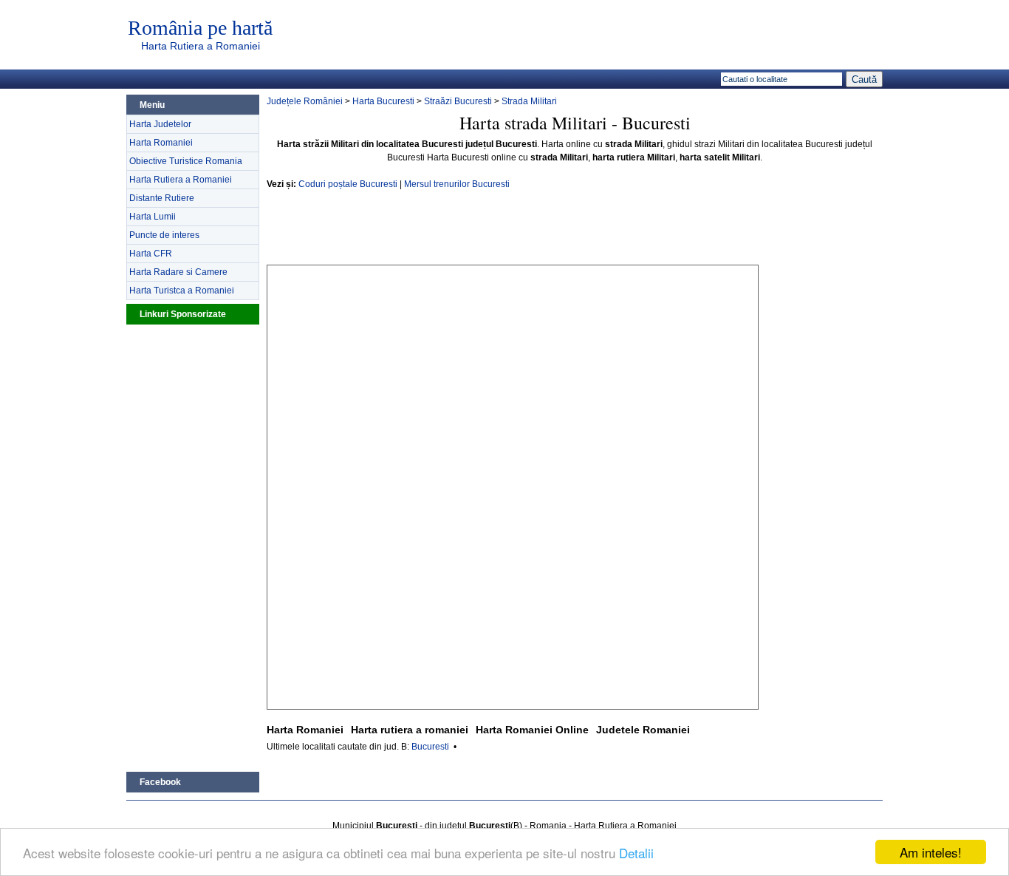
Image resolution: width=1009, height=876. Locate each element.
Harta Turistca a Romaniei (181, 290)
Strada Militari (529, 101)
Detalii (636, 852)
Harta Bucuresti (383, 101)
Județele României (305, 101)
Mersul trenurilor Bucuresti (457, 184)
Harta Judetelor (160, 124)
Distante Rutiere (161, 198)
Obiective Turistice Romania (185, 161)
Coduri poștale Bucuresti (347, 184)
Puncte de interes (164, 235)
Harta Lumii (152, 216)
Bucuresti (430, 746)
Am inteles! (931, 852)
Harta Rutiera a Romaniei (200, 46)
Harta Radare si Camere (178, 272)
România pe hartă (200, 28)
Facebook (160, 782)
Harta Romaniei (161, 142)
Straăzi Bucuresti (458, 101)
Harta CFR (150, 253)
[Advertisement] (193, 546)
